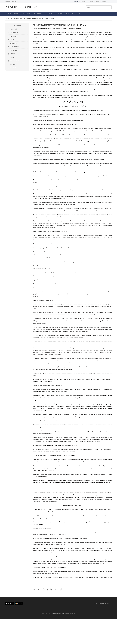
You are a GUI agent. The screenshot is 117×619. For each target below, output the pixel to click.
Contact (7, 1)
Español (104, 1)
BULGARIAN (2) (14, 32)
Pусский (91, 1)
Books (16, 14)
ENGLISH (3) (13, 36)
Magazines (26, 14)
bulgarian (19, 18)
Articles (49, 14)
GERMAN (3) (13, 43)
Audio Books (38, 14)
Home (9, 14)
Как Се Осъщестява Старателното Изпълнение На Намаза (39, 18)
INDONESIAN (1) (14, 50)
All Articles (17, 25)
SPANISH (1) (13, 68)
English (76, 1)
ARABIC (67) (13, 29)
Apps (78, 14)
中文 (110, 1)
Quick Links (69, 14)
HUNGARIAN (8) (14, 47)
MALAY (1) (12, 57)
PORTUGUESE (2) (14, 61)
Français (83, 1)
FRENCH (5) (13, 40)
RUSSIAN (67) (13, 64)
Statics (14, 1)
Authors (60, 14)
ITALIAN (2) (13, 54)
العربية (97, 1)
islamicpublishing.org (58, 613)
